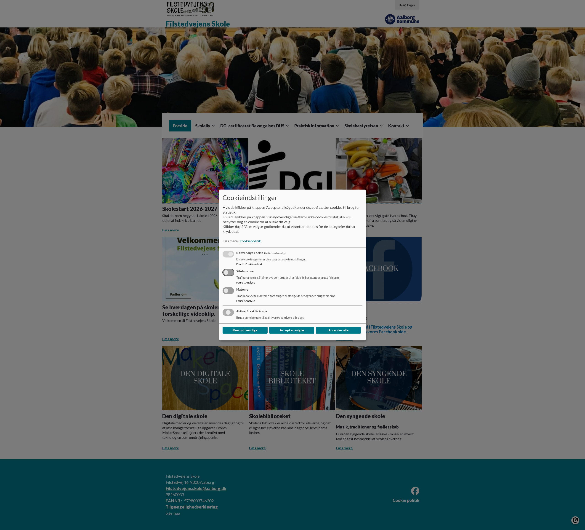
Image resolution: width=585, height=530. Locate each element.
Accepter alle (338, 330)
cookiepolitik (250, 241)
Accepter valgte (292, 330)
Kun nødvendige (245, 330)
